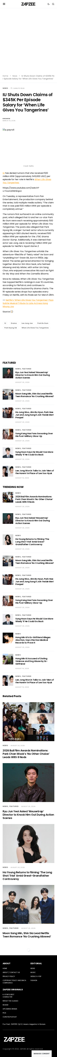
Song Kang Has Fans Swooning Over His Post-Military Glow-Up (34, 435)
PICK (4, 1013)
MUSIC (33, 972)
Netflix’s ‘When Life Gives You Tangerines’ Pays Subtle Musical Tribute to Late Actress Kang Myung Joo (28, 303)
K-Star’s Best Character (8, 995)
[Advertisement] (28, 43)
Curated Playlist (10, 1017)
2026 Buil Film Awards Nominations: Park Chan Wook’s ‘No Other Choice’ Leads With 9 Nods (34, 499)
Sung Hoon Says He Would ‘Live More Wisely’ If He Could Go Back (34, 453)
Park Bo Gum (42, 323)
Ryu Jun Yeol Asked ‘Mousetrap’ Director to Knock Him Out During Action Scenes (32, 375)
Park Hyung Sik (10, 328)
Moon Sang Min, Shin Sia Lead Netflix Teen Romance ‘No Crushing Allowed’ (34, 395)
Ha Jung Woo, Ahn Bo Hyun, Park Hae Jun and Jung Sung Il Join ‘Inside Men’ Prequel (34, 415)
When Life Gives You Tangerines (35, 328)
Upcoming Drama (10, 1009)
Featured (26, 369)
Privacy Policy (9, 976)
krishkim (6, 118)
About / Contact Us (11, 972)
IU (4, 173)
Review (5, 1005)
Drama (14, 323)
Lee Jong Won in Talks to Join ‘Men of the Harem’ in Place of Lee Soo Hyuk (34, 472)
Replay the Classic (10, 1001)
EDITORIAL (36, 963)
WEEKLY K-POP (35, 976)
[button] (4, 4)
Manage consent (42, 1053)
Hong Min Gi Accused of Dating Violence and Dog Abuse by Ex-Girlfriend (31, 661)
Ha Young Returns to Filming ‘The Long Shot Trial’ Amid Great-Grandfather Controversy (32, 542)
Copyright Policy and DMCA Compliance (14, 981)
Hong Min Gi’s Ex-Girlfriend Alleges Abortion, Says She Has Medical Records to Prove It (33, 640)
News (14, 76)
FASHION (33, 980)
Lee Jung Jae (27, 323)
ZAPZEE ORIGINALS (13, 989)
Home (5, 76)
